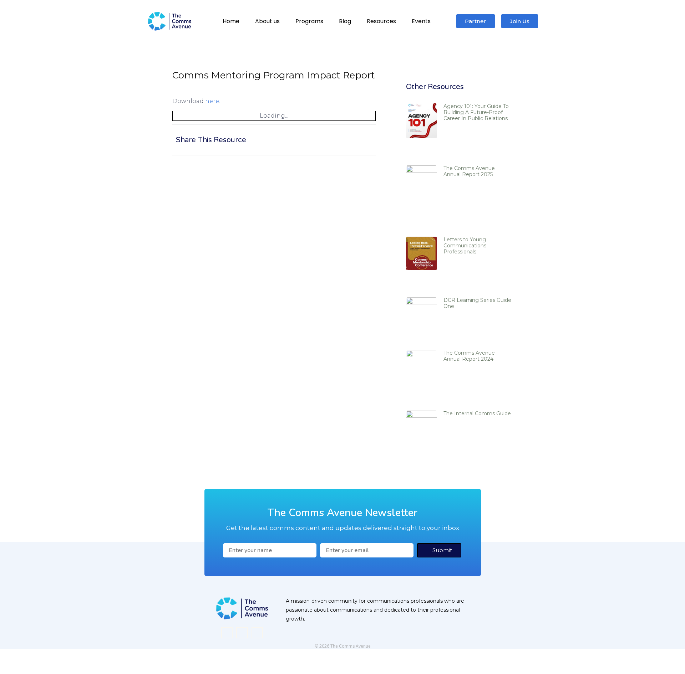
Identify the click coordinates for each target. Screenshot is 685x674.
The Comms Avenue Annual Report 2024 (469, 356)
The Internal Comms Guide (477, 413)
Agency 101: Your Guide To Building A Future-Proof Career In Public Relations (476, 112)
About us (267, 21)
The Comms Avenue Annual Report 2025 (469, 171)
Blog (345, 21)
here (212, 101)
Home (231, 21)
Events (421, 21)
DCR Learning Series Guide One (477, 303)
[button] (321, 140)
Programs (309, 21)
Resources (381, 21)
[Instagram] (242, 632)
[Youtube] (257, 632)
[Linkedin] (227, 632)
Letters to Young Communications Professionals (464, 245)
